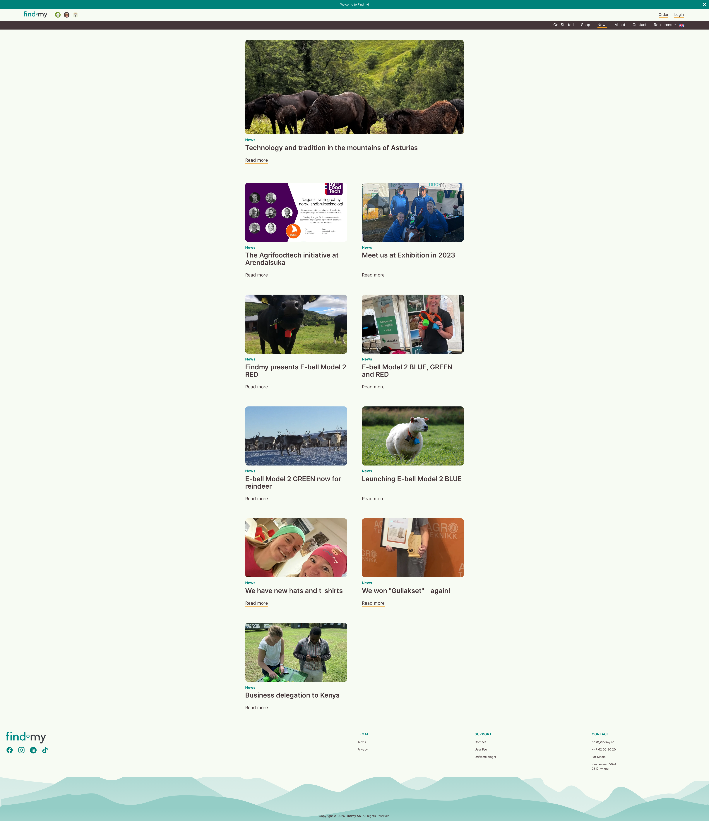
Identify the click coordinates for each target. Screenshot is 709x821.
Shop (585, 25)
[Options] (681, 25)
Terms (361, 742)
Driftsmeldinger (485, 757)
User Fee (481, 749)
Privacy (362, 749)
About (620, 25)
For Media (599, 757)
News (602, 25)
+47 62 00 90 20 (604, 749)
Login (679, 14)
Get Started (563, 25)
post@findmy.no (603, 742)
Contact (639, 25)
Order (663, 14)
